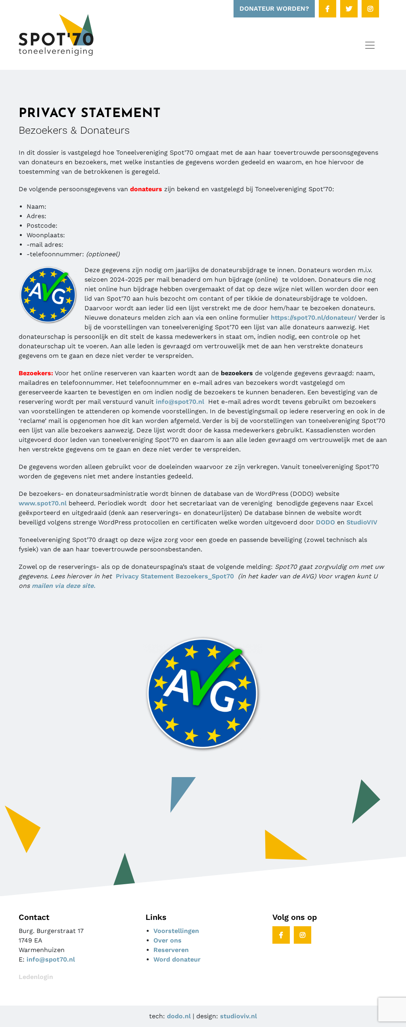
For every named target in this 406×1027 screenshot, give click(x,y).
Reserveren (171, 950)
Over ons (167, 940)
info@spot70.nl (182, 401)
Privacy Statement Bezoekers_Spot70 (175, 576)
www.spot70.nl (43, 503)
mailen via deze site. (63, 585)
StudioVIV (362, 522)
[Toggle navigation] (370, 45)
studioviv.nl (238, 1016)
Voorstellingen (176, 931)
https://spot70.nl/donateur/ (313, 317)
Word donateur (177, 959)
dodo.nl (179, 1016)
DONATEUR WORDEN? (274, 8)
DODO (325, 522)
